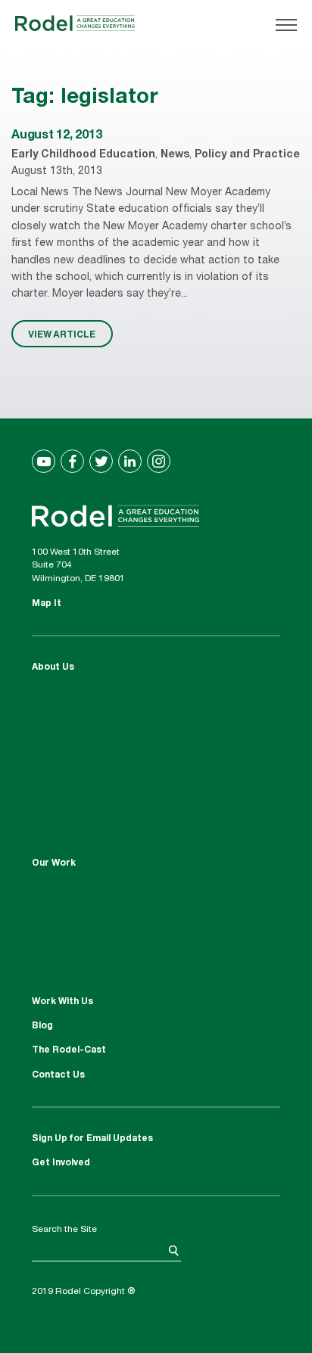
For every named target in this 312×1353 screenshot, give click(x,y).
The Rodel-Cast (69, 1050)
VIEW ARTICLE (61, 333)
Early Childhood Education (83, 155)
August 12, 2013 (56, 136)
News (175, 155)
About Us (53, 667)
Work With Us (62, 1001)
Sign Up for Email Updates (92, 1138)
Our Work (54, 863)
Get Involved (61, 1163)
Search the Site (64, 1229)
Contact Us (58, 1075)
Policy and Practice (247, 155)
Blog (42, 1026)
